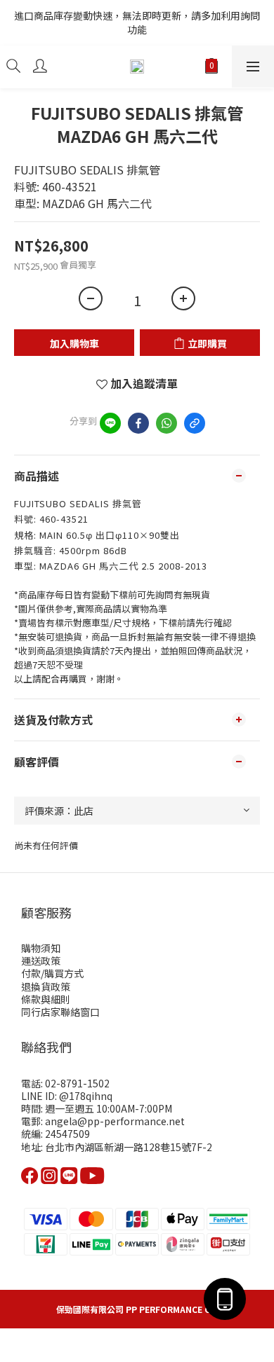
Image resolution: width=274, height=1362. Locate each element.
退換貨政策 (45, 986)
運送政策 (40, 961)
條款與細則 (45, 999)
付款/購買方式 (52, 973)
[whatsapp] (166, 423)
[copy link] (194, 423)
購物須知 (40, 948)
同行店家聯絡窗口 (60, 1012)
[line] (110, 423)
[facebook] (138, 423)
